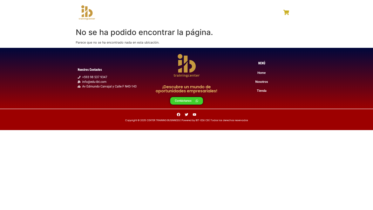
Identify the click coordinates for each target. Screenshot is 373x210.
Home (166, 13)
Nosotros (185, 13)
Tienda (206, 13)
